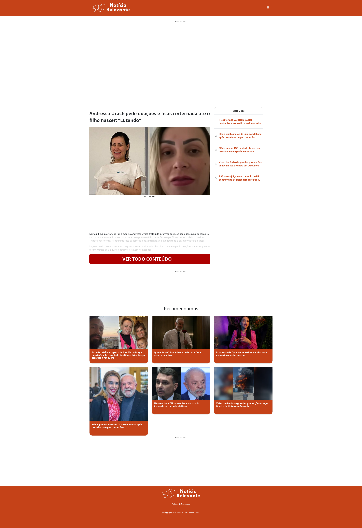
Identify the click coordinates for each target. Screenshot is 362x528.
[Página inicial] (181, 493)
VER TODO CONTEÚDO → (149, 259)
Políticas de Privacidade (181, 504)
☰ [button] (268, 7)
